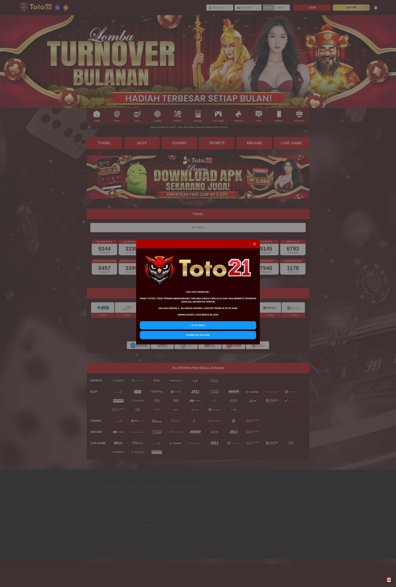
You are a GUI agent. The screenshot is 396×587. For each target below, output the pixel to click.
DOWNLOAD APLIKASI (198, 335)
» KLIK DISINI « (198, 325)
